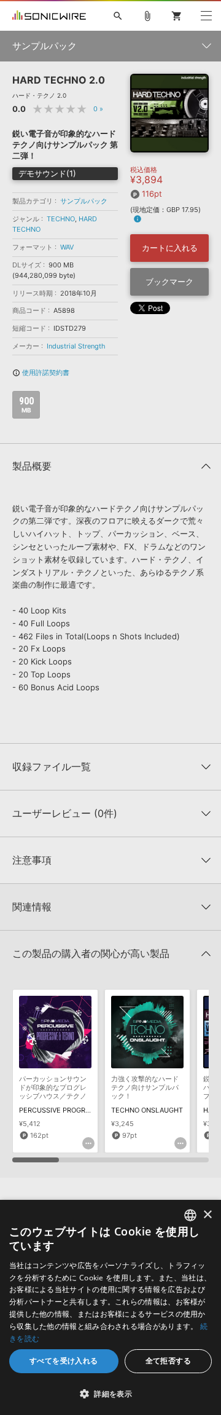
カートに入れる (170, 248)
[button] (110, 1393)
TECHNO (61, 219)
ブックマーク (169, 281)
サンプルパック (83, 201)
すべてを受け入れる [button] (63, 1360)
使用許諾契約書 (40, 372)
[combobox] (190, 1215)
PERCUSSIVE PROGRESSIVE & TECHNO (82, 1110)
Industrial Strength (76, 346)
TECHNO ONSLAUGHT (147, 1110)
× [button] (207, 1215)
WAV (67, 247)
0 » (98, 108)
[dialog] (110, 1307)
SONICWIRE (49, 16)
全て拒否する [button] (168, 1360)
